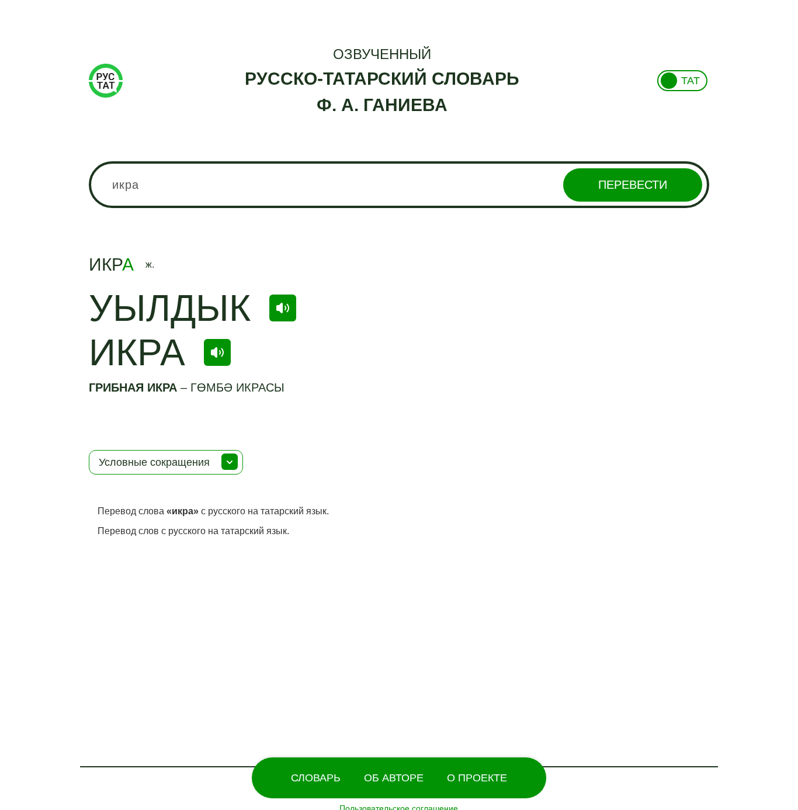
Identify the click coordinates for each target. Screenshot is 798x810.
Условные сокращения (154, 462)
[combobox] (399, 184)
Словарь (316, 778)
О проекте (477, 778)
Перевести (632, 184)
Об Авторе (394, 778)
